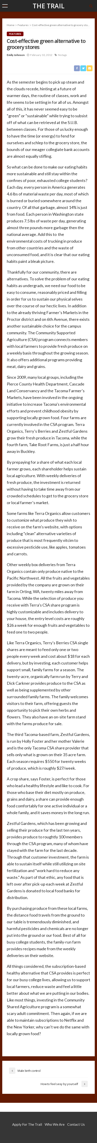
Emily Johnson (16, 55)
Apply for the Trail (27, 1124)
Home (10, 25)
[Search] (91, 6)
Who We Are (55, 1124)
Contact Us (76, 1124)
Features (15, 33)
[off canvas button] (5, 6)
